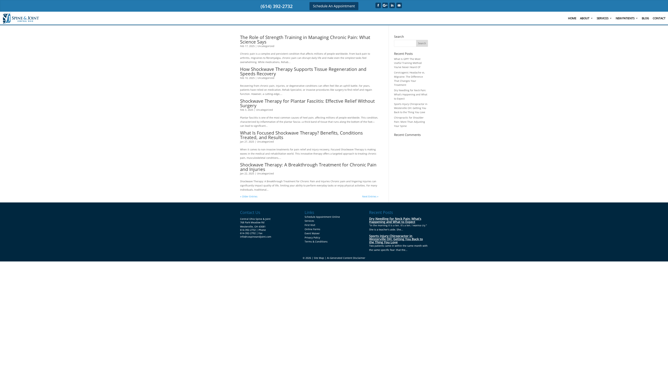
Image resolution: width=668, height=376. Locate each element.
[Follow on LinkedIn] (392, 5)
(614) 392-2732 (277, 6)
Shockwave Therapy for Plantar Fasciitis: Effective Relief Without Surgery (307, 103)
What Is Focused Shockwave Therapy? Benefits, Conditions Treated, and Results (301, 135)
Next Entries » (370, 196)
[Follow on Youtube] (399, 5)
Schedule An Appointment (334, 6)
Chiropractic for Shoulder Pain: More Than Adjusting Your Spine (409, 122)
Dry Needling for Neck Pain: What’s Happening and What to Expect (410, 94)
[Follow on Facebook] (378, 5)
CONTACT (659, 18)
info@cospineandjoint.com (255, 236)
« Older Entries (248, 196)
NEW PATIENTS (625, 18)
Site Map (319, 258)
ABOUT (584, 18)
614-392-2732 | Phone (253, 230)
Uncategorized (265, 46)
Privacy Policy (312, 237)
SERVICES (602, 18)
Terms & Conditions (316, 241)
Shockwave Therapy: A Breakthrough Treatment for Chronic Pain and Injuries (308, 167)
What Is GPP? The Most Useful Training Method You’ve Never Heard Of (408, 63)
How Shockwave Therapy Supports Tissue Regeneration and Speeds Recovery (303, 71)
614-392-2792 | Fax (251, 233)
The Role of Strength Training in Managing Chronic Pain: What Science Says (305, 39)
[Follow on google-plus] (385, 5)
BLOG (645, 18)
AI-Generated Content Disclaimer (346, 258)
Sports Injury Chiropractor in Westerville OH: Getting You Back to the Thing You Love (410, 108)
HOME (572, 18)
